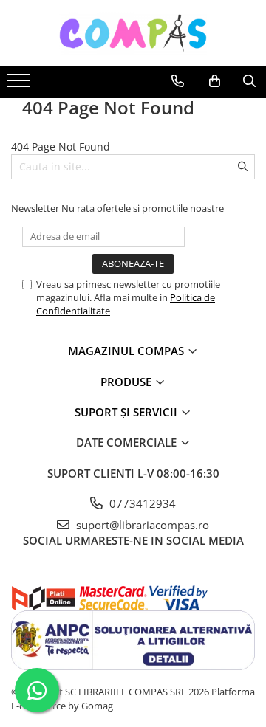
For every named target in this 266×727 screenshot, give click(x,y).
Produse (127, 381)
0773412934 (141, 503)
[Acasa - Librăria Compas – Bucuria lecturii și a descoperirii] (133, 33)
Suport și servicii (127, 411)
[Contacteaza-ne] (177, 81)
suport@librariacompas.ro (141, 524)
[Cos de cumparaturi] (215, 81)
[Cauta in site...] (249, 81)
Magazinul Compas (127, 350)
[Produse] (20, 85)
